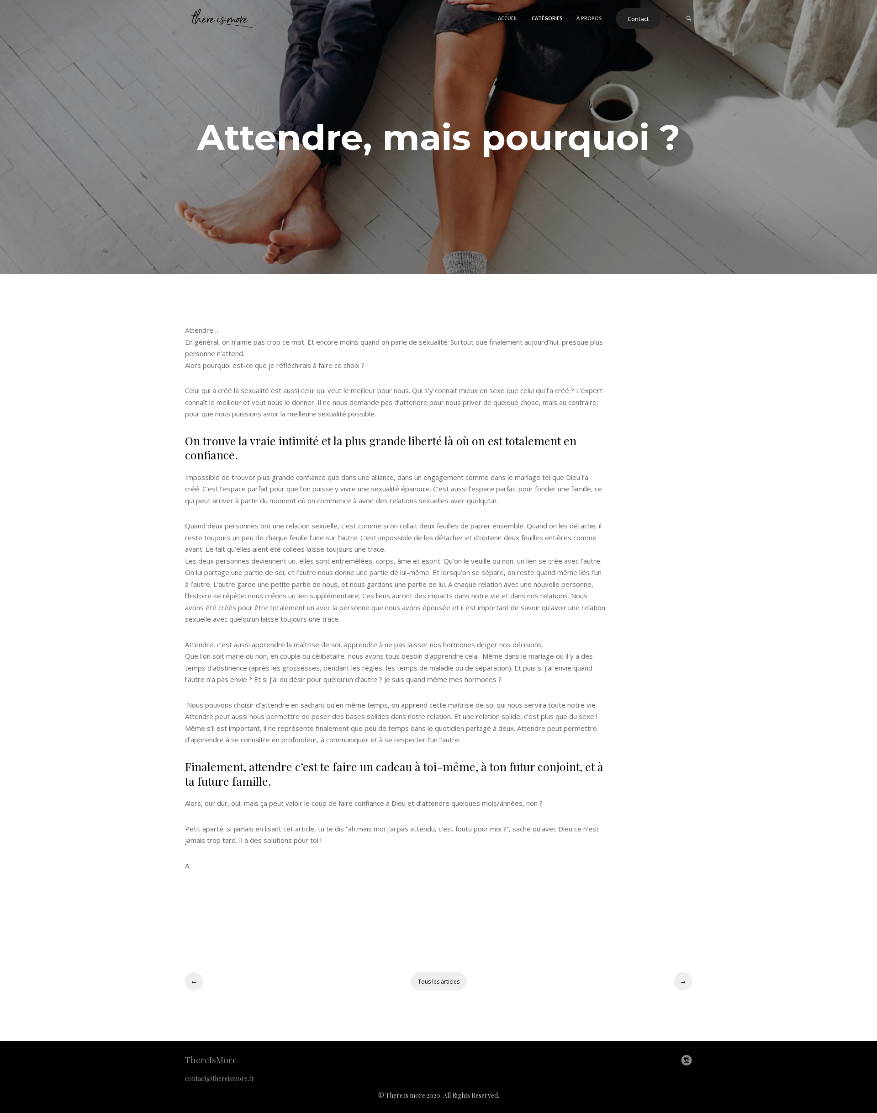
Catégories (547, 18)
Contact (638, 19)
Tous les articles (439, 981)
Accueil (508, 18)
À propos (589, 18)
